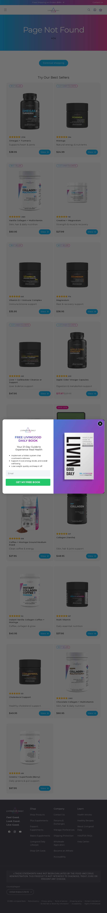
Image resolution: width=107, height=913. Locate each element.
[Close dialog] (100, 423)
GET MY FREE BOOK (28, 482)
